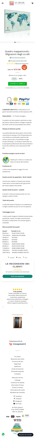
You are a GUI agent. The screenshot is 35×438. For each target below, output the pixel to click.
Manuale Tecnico (17, 377)
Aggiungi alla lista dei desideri (18, 88)
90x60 (20, 78)
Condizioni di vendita (17, 382)
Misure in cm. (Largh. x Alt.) (17, 75)
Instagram (18, 401)
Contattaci (17, 374)
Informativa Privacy (17, 385)
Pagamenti (17, 364)
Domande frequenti (17, 371)
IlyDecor (20, 407)
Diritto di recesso (17, 387)
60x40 (14, 78)
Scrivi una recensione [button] (17, 276)
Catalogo (17, 380)
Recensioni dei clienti (17, 359)
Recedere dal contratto (17, 392)
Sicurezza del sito (17, 361)
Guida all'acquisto (17, 369)
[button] (11, 64)
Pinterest (18, 399)
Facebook (18, 396)
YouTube (18, 404)
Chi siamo (17, 356)
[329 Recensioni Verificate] (17, 435)
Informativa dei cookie (17, 390)
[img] (18, 289)
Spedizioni (17, 366)
